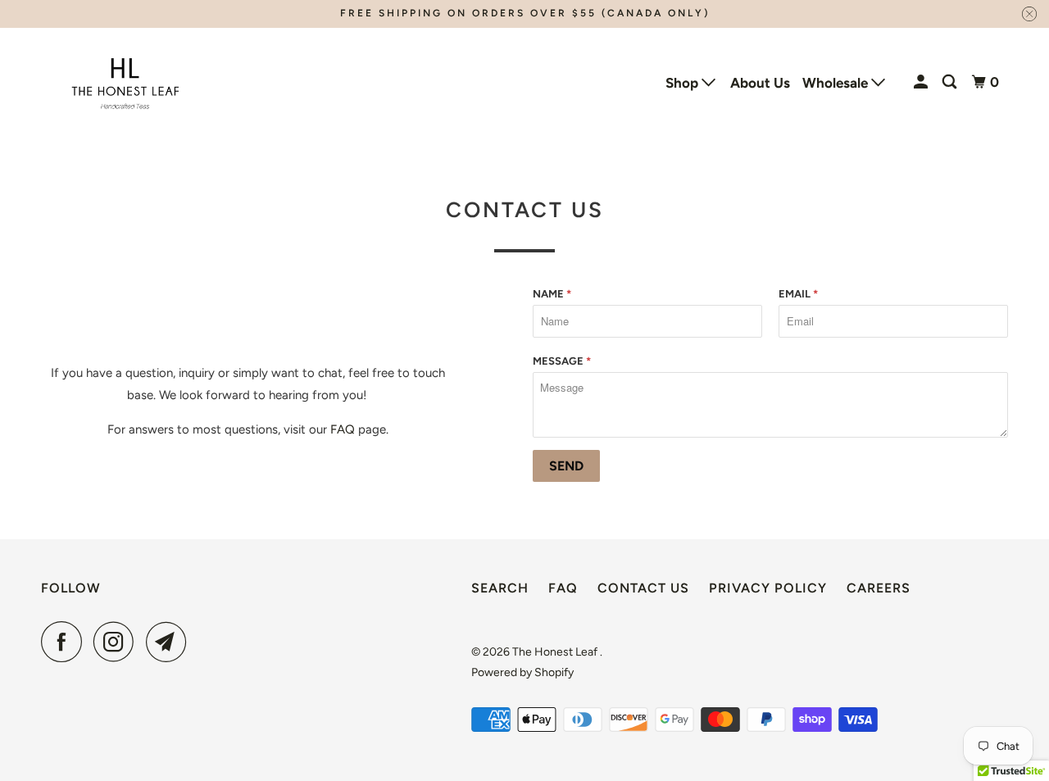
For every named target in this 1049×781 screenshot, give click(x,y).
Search (500, 588)
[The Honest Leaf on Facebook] (65, 641)
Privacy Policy (768, 588)
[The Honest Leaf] (125, 82)
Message (562, 361)
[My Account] (921, 82)
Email (798, 294)
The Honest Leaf (556, 652)
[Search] (950, 82)
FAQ (342, 429)
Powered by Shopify (522, 672)
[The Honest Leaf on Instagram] (118, 641)
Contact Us (643, 588)
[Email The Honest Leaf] (170, 641)
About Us (760, 83)
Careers (878, 588)
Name (552, 294)
